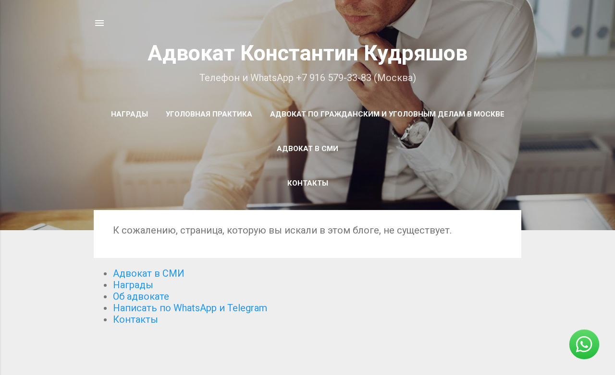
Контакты (307, 183)
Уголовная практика (209, 114)
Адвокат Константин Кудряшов (307, 53)
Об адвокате (141, 296)
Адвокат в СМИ (307, 148)
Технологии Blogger (313, 350)
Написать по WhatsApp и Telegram (190, 308)
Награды (129, 114)
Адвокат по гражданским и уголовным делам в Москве (387, 114)
